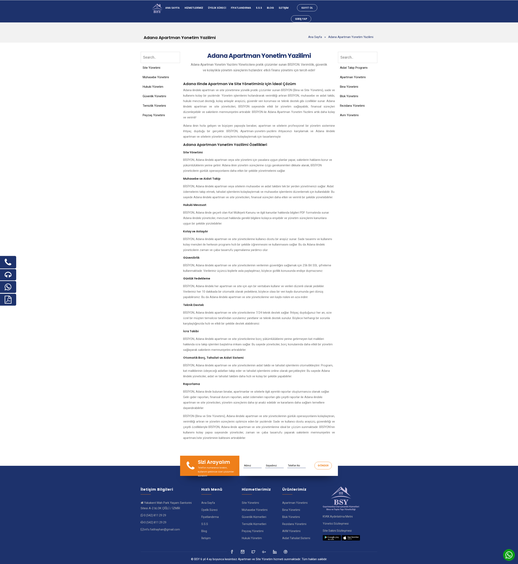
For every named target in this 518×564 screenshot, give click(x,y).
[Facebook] (232, 552)
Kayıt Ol (307, 7)
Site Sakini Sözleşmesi (337, 530)
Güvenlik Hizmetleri (254, 517)
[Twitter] (243, 552)
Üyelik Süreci (217, 7)
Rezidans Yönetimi (352, 106)
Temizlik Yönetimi (154, 106)
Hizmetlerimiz (194, 7)
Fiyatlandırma (241, 7)
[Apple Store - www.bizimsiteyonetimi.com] (351, 537)
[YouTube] (275, 552)
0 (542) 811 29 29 (155, 515)
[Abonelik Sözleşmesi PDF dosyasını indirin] (8, 300)
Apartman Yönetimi (353, 77)
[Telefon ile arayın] (8, 262)
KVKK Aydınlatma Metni (338, 516)
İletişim (284, 7)
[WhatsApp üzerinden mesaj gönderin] (8, 287)
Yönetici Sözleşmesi (336, 523)
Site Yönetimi (151, 68)
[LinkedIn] (264, 552)
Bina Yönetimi (349, 87)
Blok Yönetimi (349, 96)
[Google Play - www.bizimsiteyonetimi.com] (332, 537)
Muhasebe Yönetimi (156, 77)
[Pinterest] (285, 552)
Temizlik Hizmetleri (254, 524)
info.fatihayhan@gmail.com (162, 529)
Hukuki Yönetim (153, 87)
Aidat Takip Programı (353, 68)
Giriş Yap (301, 19)
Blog (270, 7)
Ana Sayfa (172, 7)
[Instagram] (253, 552)
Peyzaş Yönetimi (154, 115)
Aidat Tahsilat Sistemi (296, 538)
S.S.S (259, 7)
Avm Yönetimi (349, 115)
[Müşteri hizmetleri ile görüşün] (8, 274)
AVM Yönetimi (291, 531)
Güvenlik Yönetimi (154, 96)
